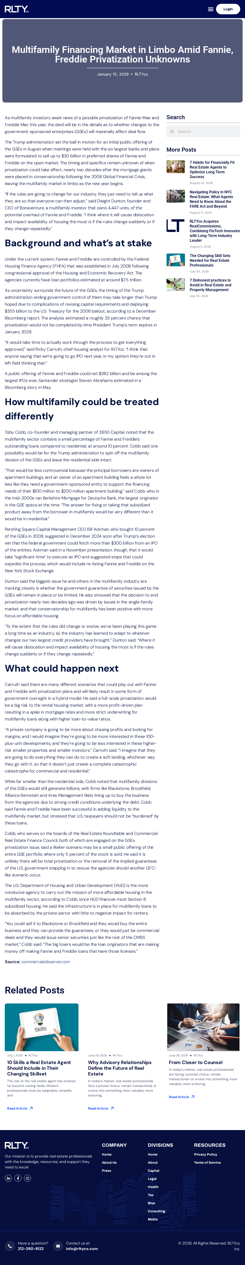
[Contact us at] (58, 1246)
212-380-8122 (31, 1248)
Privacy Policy (205, 1154)
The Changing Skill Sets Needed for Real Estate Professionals (210, 260)
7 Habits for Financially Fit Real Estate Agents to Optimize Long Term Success (212, 169)
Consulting (156, 1211)
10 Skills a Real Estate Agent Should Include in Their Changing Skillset (39, 1068)
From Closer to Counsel (196, 1062)
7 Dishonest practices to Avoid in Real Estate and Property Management (210, 285)
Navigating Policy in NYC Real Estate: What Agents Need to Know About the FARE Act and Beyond (211, 199)
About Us (109, 1162)
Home (106, 1154)
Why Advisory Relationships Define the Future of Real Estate (120, 1068)
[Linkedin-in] (8, 1178)
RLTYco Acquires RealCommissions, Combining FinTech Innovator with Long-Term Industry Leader (215, 231)
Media (153, 1219)
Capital (153, 1170)
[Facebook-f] (18, 1178)
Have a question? (33, 1243)
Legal (152, 1179)
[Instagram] (27, 1178)
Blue (151, 1203)
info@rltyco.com (82, 1248)
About (153, 1162)
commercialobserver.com (45, 962)
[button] (211, 9)
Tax (151, 1195)
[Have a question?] (10, 1246)
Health (153, 1187)
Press (106, 1170)
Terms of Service (207, 1162)
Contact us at (78, 1243)
